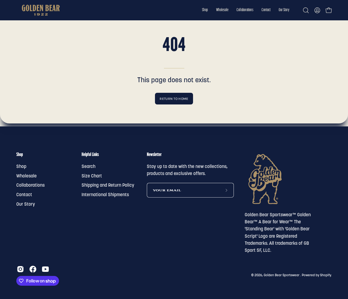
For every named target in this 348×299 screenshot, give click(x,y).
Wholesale (26, 176)
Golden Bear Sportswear (282, 275)
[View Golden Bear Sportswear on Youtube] (45, 269)
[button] (205, 10)
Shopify (325, 275)
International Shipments (105, 195)
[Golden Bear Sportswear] (40, 10)
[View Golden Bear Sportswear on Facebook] (33, 269)
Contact (24, 195)
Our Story (25, 204)
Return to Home (174, 99)
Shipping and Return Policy (108, 185)
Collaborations (30, 185)
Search (88, 166)
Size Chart (92, 176)
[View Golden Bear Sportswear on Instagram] (20, 269)
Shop (19, 154)
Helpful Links (90, 154)
